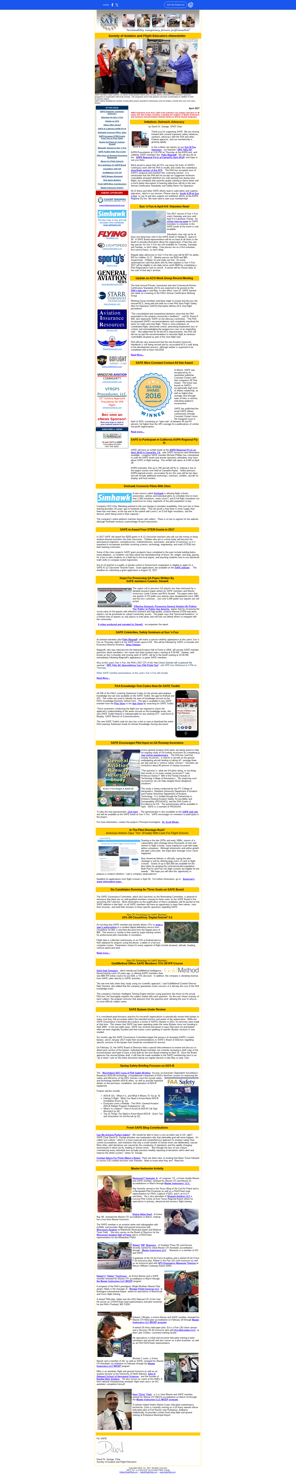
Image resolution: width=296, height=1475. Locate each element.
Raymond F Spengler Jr (145, 1178)
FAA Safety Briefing (112, 180)
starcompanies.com (112, 304)
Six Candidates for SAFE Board (112, 165)
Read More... (137, 355)
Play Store (119, 703)
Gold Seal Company (107, 970)
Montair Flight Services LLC (144, 1289)
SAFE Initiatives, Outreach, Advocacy (112, 112)
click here (133, 812)
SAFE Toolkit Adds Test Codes (112, 152)
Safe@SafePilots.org (148, 1472)
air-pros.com (112, 330)
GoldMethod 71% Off (112, 173)
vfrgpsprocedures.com (112, 407)
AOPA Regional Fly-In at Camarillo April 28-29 (160, 157)
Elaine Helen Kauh (142, 1214)
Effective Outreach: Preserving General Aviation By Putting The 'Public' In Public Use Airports (164, 607)
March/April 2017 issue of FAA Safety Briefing (126, 1073)
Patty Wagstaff (168, 155)
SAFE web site (190, 812)
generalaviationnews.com (112, 284)
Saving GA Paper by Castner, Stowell (112, 143)
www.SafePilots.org (168, 1472)
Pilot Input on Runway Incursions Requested (112, 156)
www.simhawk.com (112, 225)
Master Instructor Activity (112, 188)
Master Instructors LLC (154, 1250)
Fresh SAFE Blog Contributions (112, 184)
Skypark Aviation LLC (178, 1196)
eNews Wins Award (112, 125)
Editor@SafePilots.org (129, 1472)
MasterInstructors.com (112, 349)
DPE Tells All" (185, 149)
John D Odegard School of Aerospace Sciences (126, 1375)
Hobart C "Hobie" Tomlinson (112, 1276)
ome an (115, 415)
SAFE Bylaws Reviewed (112, 176)
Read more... (137, 431)
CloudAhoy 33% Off (112, 169)
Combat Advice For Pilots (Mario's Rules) (119, 1158)
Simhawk (158, 493)
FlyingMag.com (112, 238)
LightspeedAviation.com (112, 249)
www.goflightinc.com (112, 367)
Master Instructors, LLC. (177, 1183)
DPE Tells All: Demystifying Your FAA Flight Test (132, 665)
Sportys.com (112, 265)
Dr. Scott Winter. (170, 822)
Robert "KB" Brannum (144, 1245)
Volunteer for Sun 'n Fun (112, 117)
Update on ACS (112, 121)
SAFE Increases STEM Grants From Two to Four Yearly (112, 137)
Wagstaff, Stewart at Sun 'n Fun (112, 148)
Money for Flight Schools (112, 161)
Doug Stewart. (133, 644)
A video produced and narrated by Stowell (120, 624)
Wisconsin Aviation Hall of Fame (114, 1235)
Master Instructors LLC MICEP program (166, 1321)
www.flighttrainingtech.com (112, 205)
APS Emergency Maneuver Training (177, 1263)
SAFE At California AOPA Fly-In (112, 129)
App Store (137, 703)
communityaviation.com (112, 382)
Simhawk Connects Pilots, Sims (112, 132)
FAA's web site (138, 290)
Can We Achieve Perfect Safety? (114, 1135)
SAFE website (182, 567)
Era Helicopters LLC (185, 1330)
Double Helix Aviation (108, 1379)
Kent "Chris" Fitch (142, 1394)
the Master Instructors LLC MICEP (115, 1281)
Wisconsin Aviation (107, 1229)
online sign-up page (177, 221)
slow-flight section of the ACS (146, 170)
